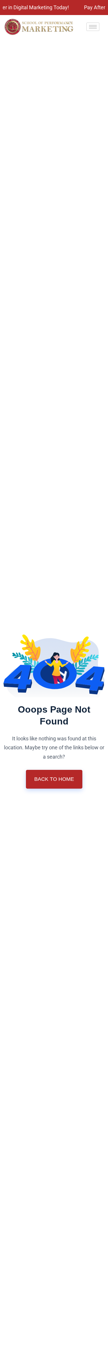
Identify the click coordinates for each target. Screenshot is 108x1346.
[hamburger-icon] (92, 27)
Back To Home (54, 779)
